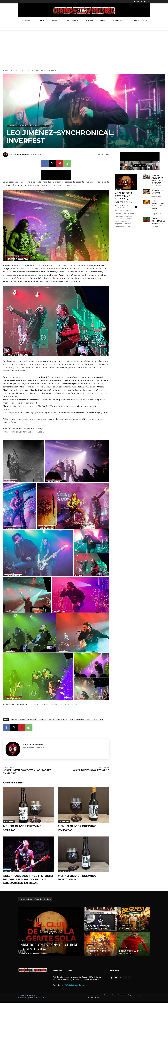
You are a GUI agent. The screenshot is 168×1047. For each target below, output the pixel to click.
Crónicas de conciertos (17, 70)
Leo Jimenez (42, 719)
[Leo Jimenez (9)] (38, 553)
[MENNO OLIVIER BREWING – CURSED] (28, 805)
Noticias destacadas (39, 126)
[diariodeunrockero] (84, 10)
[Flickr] (116, 978)
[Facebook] (134, 1)
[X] (141, 1)
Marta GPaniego (61, 719)
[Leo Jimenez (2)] (38, 676)
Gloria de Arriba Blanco (123, 206)
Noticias (118, 189)
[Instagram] (138, 1)
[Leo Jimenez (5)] (29, 632)
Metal (72, 719)
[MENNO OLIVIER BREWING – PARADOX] (83, 805)
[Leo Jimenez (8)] (91, 564)
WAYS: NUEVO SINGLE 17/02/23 (91, 770)
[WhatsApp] (67, 163)
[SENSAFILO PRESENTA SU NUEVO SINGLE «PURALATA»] (146, 176)
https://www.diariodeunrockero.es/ (34, 748)
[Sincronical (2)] (19, 506)
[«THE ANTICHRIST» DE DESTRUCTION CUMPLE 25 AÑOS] (146, 202)
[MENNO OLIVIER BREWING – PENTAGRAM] (83, 854)
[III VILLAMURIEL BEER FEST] (146, 191)
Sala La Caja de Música (84, 719)
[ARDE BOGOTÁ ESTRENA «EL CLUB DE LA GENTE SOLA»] (126, 182)
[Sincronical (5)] (23, 461)
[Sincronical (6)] (77, 461)
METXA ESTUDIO (38, 998)
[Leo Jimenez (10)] (91, 541)
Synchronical (98, 719)
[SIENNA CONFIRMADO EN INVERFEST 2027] (146, 219)
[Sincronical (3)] (73, 506)
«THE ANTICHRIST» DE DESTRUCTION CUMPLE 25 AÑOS (158, 206)
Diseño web (23, 998)
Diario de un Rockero (20, 155)
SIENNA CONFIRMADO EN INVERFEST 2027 (158, 221)
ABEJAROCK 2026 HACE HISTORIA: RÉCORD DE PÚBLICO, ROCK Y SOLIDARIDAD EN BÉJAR (28, 879)
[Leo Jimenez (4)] (82, 632)
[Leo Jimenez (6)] (80, 595)
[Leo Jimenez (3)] (91, 689)
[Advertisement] (84, 48)
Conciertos (124, 947)
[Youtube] (148, 1)
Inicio (5, 70)
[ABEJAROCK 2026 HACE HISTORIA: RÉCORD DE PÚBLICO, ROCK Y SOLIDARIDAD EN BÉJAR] (28, 854)
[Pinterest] (59, 163)
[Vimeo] (144, 1)
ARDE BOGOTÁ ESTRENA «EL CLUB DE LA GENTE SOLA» (123, 198)
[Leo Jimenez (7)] (27, 595)
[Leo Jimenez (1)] (91, 665)
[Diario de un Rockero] (6, 154)
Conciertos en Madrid (17, 719)
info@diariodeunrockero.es (74, 985)
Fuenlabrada (31, 719)
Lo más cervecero (9, 821)
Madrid (51, 719)
